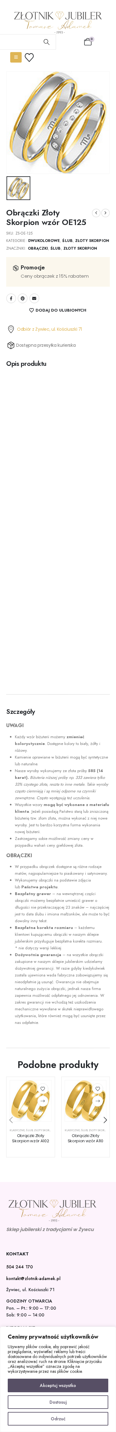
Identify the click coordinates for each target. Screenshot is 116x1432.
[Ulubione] (33, 57)
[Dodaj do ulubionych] (43, 1089)
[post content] (30, 1101)
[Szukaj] (47, 42)
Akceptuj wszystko (58, 1385)
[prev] (96, 213)
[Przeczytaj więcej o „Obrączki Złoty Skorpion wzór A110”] (97, 1101)
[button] (10, 1120)
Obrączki (38, 248)
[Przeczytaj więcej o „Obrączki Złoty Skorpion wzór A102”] (42, 1101)
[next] (105, 213)
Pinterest (23, 298)
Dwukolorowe (44, 240)
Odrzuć (58, 1419)
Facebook (11, 298)
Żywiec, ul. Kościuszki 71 (30, 1290)
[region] (58, 1379)
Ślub (67, 240)
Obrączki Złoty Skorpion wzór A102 (30, 1138)
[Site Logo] (58, 22)
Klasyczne (17, 1130)
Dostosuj (58, 1402)
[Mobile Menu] (16, 57)
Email (34, 298)
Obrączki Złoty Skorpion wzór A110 (85, 1138)
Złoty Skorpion (92, 240)
